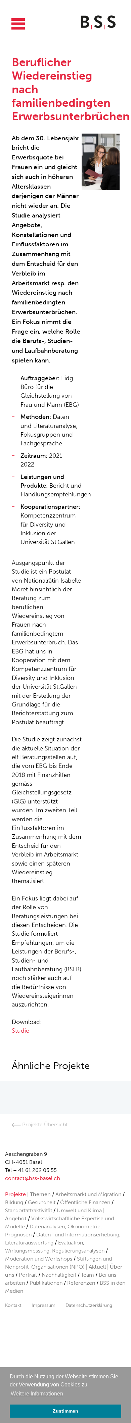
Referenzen (81, 1283)
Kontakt (13, 1305)
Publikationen (46, 1283)
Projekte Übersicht (44, 1124)
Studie (20, 1030)
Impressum (43, 1305)
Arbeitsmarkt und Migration (88, 1194)
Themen (40, 1194)
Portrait (28, 1275)
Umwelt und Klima (79, 1210)
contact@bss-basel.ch (32, 1178)
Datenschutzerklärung (89, 1305)
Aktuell (97, 1267)
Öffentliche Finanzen (85, 1202)
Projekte (15, 1194)
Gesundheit (41, 1202)
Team (87, 1275)
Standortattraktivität (28, 1210)
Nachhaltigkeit (59, 1275)
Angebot (16, 1218)
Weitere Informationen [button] (37, 1393)
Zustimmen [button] (65, 1411)
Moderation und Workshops (38, 1259)
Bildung (14, 1202)
